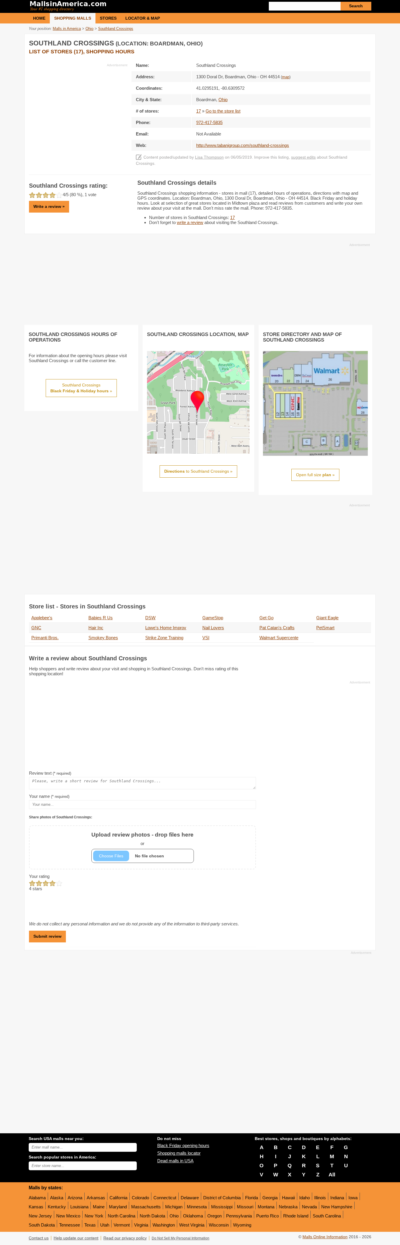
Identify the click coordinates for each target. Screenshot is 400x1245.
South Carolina (327, 1215)
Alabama (37, 1197)
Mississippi (222, 1206)
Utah (104, 1224)
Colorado (140, 1197)
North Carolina (121, 1215)
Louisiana (79, 1206)
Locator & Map (142, 18)
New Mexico (68, 1215)
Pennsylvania (239, 1215)
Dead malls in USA (175, 1160)
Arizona (75, 1197)
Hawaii (288, 1197)
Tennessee (69, 1224)
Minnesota (197, 1206)
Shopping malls (72, 18)
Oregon (214, 1215)
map (285, 77)
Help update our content (76, 1238)
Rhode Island (295, 1215)
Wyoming (242, 1224)
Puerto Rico (267, 1215)
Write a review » (49, 206)
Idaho (304, 1197)
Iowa (353, 1197)
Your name (49, 796)
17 (198, 110)
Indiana (337, 1197)
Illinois (320, 1197)
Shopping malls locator (179, 1153)
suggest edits (303, 157)
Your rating (39, 876)
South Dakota (42, 1224)
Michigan (173, 1206)
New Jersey (40, 1215)
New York (94, 1215)
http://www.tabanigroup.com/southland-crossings (242, 145)
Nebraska (288, 1206)
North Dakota (152, 1215)
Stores (108, 18)
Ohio (174, 1215)
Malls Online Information (325, 1237)
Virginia (141, 1224)
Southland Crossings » (81, 388)
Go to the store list (223, 110)
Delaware (190, 1197)
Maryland (118, 1206)
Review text (50, 773)
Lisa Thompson (209, 157)
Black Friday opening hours (183, 1145)
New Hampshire (336, 1206)
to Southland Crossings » (198, 471)
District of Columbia (222, 1197)
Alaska (56, 1197)
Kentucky (57, 1206)
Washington (164, 1224)
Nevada (309, 1206)
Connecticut (164, 1197)
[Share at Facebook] (341, 42)
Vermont (122, 1224)
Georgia (270, 1197)
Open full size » (315, 474)
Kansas (36, 1206)
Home (39, 18)
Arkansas (96, 1197)
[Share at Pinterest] (365, 42)
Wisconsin (219, 1224)
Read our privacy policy (125, 1238)
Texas (90, 1224)
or (142, 839)
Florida (251, 1197)
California (118, 1197)
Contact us (39, 1238)
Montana (266, 1206)
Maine (99, 1206)
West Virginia (191, 1224)
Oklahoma (193, 1215)
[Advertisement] (78, 108)
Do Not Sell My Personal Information (180, 1238)
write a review (190, 222)
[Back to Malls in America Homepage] (114, 6)
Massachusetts (146, 1206)
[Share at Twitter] (353, 42)
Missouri (245, 1206)
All (332, 1175)
